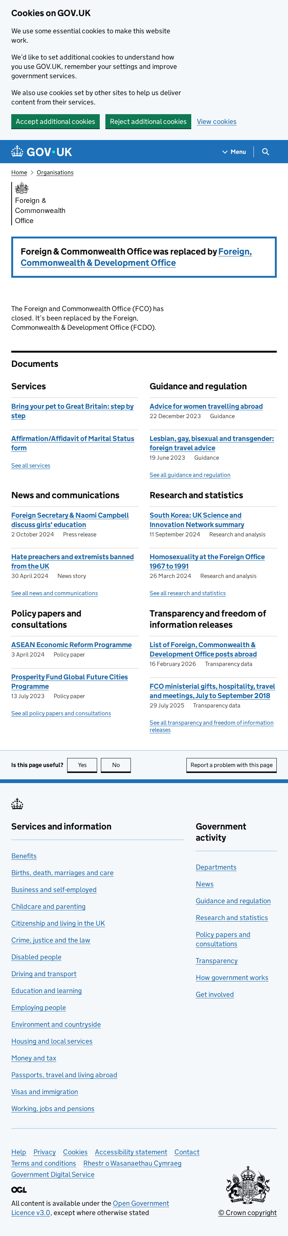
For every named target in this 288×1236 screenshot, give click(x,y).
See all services (30, 465)
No (121, 764)
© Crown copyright (247, 1212)
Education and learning (46, 990)
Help (18, 1152)
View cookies (217, 121)
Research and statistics (232, 917)
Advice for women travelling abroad (206, 406)
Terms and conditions (43, 1163)
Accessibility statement (131, 1152)
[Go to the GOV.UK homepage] (41, 152)
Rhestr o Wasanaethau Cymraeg (132, 1163)
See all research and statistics (188, 593)
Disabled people (36, 957)
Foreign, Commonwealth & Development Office (136, 257)
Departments (216, 867)
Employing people (38, 1007)
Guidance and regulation (233, 900)
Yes (87, 764)
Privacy (44, 1152)
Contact (187, 1152)
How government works (232, 977)
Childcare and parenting (48, 906)
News (205, 884)
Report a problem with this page (231, 764)
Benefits (24, 856)
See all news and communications (54, 593)
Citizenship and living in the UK (58, 923)
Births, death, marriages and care (62, 872)
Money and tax (33, 1058)
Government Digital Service (52, 1174)
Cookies (75, 1152)
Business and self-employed (54, 889)
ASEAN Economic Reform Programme (71, 644)
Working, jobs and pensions (52, 1108)
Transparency (217, 960)
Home (19, 172)
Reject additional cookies (148, 121)
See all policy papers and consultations (61, 713)
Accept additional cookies (55, 121)
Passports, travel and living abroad (64, 1075)
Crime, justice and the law (50, 940)
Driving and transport (43, 973)
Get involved (215, 994)
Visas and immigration (44, 1091)
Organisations (55, 172)
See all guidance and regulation (190, 474)
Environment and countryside (56, 1024)
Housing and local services (52, 1041)
